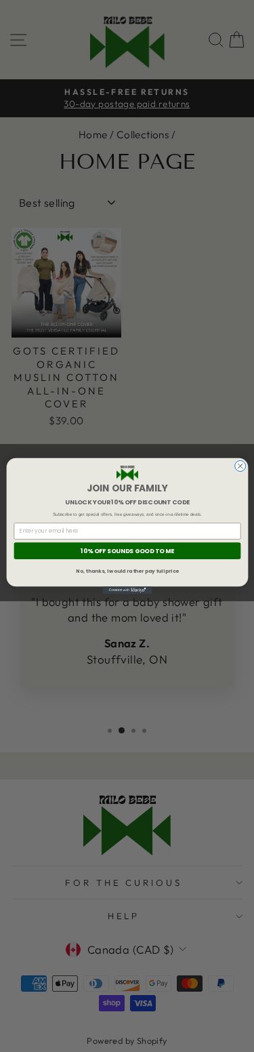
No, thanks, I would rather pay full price (127, 571)
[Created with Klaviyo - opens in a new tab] (127, 590)
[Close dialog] (239, 465)
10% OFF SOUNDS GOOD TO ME (127, 550)
